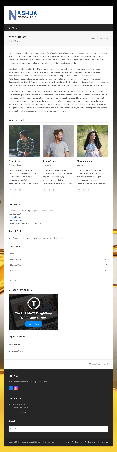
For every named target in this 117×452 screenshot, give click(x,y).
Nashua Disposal (17, 265)
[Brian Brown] (24, 141)
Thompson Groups (25, 442)
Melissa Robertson (97, 364)
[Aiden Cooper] (58, 141)
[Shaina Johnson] (92, 141)
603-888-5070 (19, 412)
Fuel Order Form (16, 220)
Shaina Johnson (85, 161)
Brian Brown (15, 161)
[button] (13, 28)
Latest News (17, 351)
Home (13, 253)
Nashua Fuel (15, 259)
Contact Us (15, 270)
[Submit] (105, 280)
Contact (105, 442)
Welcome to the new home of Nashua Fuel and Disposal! (37, 238)
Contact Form (15, 217)
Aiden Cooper (50, 161)
